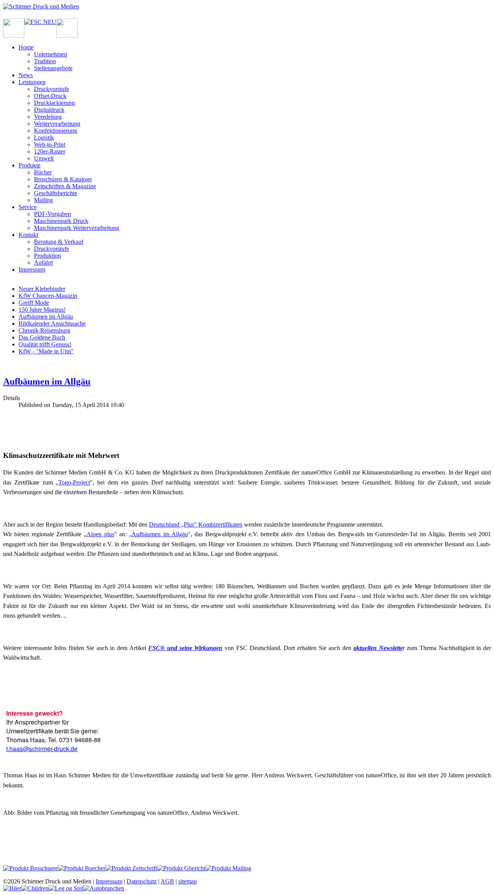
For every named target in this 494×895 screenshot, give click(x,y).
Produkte (30, 165)
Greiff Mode (34, 302)
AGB (167, 881)
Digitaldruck (49, 109)
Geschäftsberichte (55, 193)
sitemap (187, 881)
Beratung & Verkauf (58, 241)
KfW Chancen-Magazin (48, 295)
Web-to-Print (49, 144)
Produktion (47, 255)
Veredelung (48, 116)
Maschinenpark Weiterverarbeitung (76, 228)
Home (26, 47)
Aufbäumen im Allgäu (46, 316)
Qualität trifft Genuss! (45, 344)
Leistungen (32, 82)
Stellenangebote (53, 68)
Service (28, 207)
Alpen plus (100, 534)
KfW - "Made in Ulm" (46, 351)
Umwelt (44, 158)
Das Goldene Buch (42, 337)
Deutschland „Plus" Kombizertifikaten (195, 524)
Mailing (43, 200)
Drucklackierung (54, 103)
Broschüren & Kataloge (63, 179)
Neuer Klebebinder (42, 288)
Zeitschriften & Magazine (65, 186)
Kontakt (28, 234)
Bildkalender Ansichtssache (52, 323)
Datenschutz (142, 881)
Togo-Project (74, 482)
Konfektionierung (55, 130)
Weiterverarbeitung (57, 123)
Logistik (44, 137)
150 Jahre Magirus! (42, 309)
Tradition (45, 61)
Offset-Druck (50, 96)
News (26, 75)
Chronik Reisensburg (44, 330)
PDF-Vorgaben (52, 214)
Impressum (32, 269)
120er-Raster (49, 151)
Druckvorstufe (51, 89)
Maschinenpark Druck (61, 221)
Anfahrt (43, 262)
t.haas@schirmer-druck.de (42, 748)
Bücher (43, 172)
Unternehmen (50, 54)
